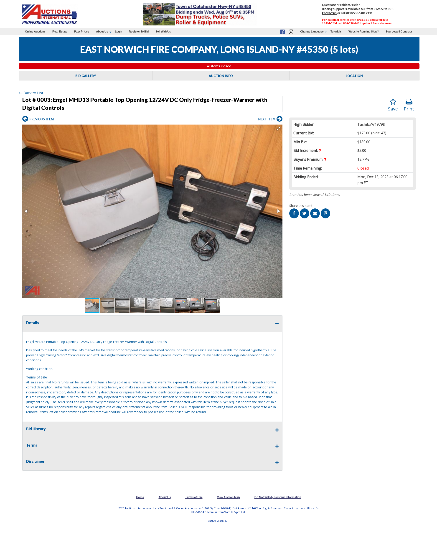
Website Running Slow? (363, 31)
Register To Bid (139, 31)
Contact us (329, 13)
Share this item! (300, 205)
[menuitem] (35, 31)
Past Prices (81, 31)
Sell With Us (163, 31)
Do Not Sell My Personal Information (277, 497)
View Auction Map (228, 497)
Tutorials (336, 31)
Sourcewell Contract (399, 31)
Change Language (312, 31)
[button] (278, 128)
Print (409, 109)
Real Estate (59, 31)
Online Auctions (35, 31)
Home (140, 497)
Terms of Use (194, 497)
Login (118, 31)
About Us (102, 31)
